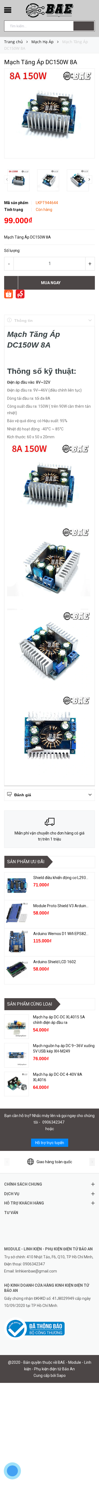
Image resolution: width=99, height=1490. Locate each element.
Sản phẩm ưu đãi (26, 861)
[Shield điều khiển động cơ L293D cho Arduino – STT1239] (17, 886)
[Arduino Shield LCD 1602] (17, 970)
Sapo (61, 1375)
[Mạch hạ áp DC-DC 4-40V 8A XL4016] (16, 1084)
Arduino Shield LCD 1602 (54, 962)
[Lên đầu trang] (88, 1473)
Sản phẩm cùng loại (29, 1004)
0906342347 (53, 1122)
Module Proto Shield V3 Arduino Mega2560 (61, 906)
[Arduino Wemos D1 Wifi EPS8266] (17, 942)
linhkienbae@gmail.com (36, 1271)
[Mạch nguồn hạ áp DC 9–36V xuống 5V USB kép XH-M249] (16, 1055)
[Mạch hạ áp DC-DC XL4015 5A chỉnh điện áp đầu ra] (16, 1026)
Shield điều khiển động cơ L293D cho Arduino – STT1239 (61, 877)
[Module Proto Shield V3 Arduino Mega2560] (17, 914)
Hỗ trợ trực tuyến (49, 1143)
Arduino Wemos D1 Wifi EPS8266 (61, 933)
